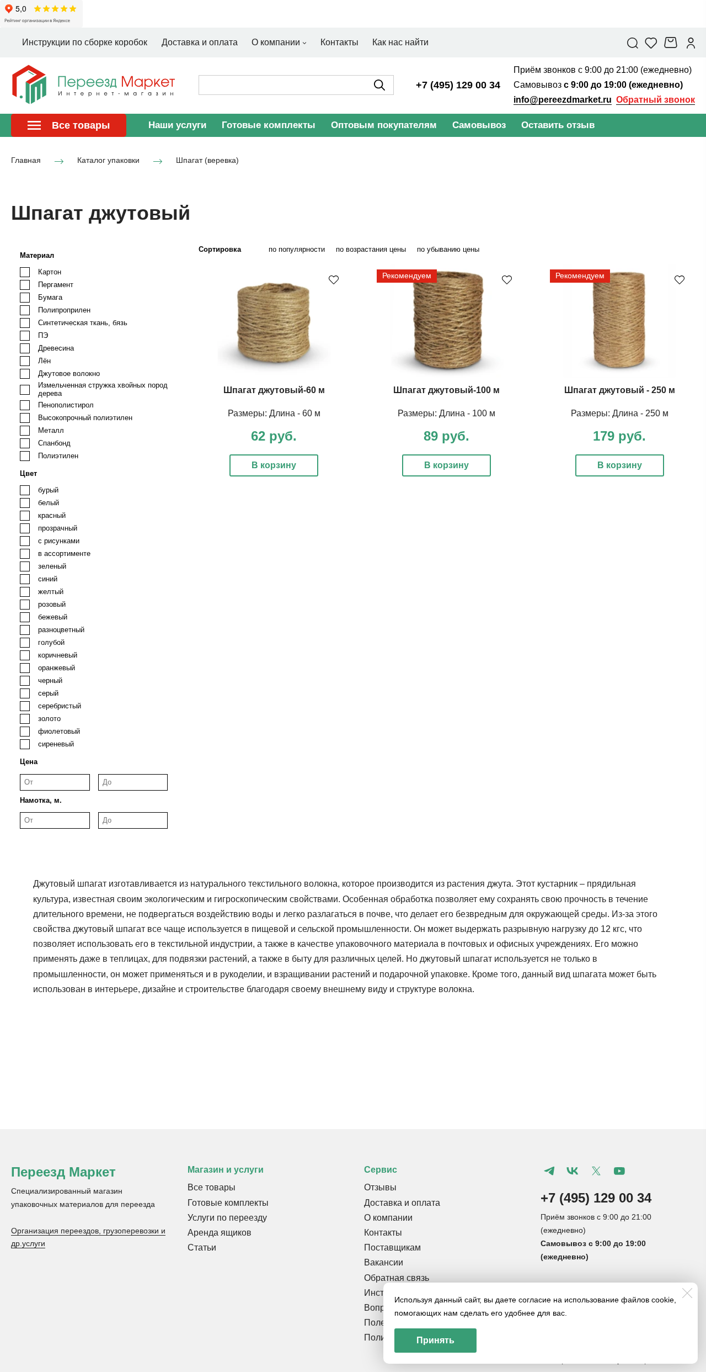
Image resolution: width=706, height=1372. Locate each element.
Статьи (202, 1247)
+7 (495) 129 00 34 (458, 85)
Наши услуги (177, 125)
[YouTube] (619, 1171)
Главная (26, 160)
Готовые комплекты (268, 125)
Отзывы (380, 1187)
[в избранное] (334, 279)
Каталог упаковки (108, 160)
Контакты (383, 1232)
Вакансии (383, 1262)
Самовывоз (479, 125)
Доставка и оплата (402, 1202)
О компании (388, 1217)
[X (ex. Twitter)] (596, 1171)
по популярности (297, 249)
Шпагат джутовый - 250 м (619, 390)
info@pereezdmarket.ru (563, 99)
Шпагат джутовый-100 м (446, 390)
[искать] (379, 85)
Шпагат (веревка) (207, 160)
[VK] (572, 1171)
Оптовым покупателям (384, 125)
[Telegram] (549, 1171)
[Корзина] (672, 42)
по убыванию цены (448, 249)
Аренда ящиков (220, 1232)
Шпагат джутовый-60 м (274, 390)
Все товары (212, 1187)
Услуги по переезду (227, 1217)
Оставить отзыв (558, 125)
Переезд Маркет (63, 1171)
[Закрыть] (687, 1293)
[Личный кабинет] (691, 42)
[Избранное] (651, 42)
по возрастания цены (371, 249)
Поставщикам (392, 1247)
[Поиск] (632, 42)
